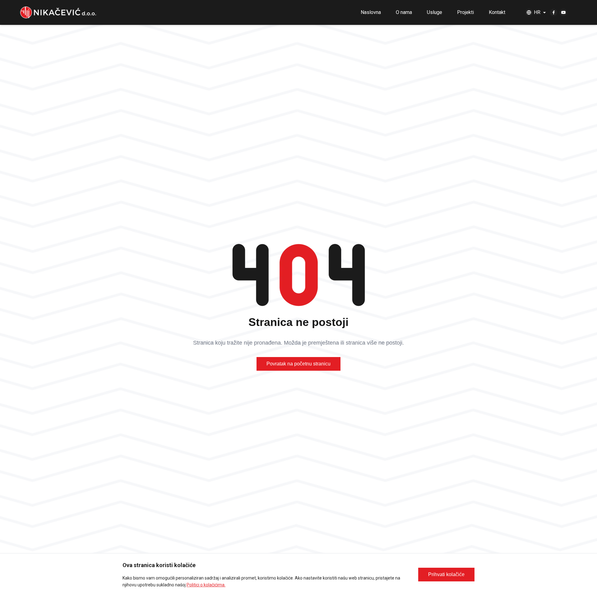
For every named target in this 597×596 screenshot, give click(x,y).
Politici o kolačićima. (206, 584)
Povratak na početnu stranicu (298, 363)
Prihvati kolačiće (446, 574)
